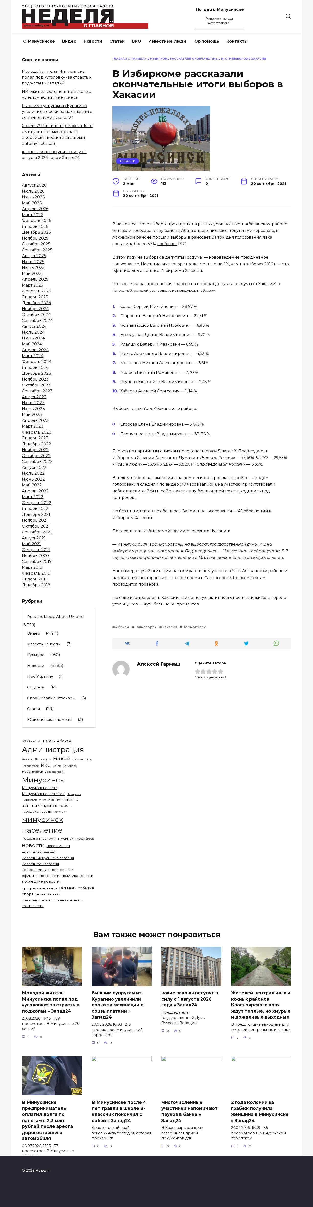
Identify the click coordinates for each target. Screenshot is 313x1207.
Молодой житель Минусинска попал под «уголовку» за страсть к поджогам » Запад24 (57, 77)
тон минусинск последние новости (53, 900)
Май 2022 (32, 485)
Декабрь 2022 (36, 444)
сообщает (167, 243)
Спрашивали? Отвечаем (51, 698)
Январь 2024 (35, 367)
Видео (69, 41)
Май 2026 (32, 203)
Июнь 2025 (33, 267)
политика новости (77, 876)
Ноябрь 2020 (35, 555)
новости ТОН (58, 846)
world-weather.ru (219, 23)
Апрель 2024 (35, 350)
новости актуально (38, 852)
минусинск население (42, 824)
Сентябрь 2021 (37, 532)
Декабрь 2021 (36, 514)
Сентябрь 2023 (37, 391)
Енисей (61, 758)
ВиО (136, 41)
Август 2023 (34, 397)
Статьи (117, 41)
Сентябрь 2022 (37, 461)
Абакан (122, 627)
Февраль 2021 (36, 549)
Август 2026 (34, 185)
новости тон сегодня (40, 864)
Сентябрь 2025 (37, 250)
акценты (70, 800)
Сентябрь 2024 (37, 320)
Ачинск (27, 759)
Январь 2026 (35, 226)
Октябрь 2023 (36, 385)
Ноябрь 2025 (35, 238)
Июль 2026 (33, 191)
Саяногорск (145, 627)
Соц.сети (36, 687)
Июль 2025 (33, 261)
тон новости (33, 906)
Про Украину (40, 676)
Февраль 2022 (36, 502)
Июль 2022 (33, 473)
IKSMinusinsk (31, 741)
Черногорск (194, 627)
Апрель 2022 (35, 491)
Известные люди (167, 41)
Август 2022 (34, 467)
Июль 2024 (33, 332)
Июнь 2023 (33, 408)
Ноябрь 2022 (35, 449)
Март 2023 (32, 426)
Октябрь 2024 (36, 314)
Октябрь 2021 (36, 526)
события (86, 888)
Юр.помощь (206, 41)
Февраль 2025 (36, 291)
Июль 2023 (33, 402)
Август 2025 (34, 255)
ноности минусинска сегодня (48, 870)
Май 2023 (32, 414)
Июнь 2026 (33, 197)
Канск (57, 766)
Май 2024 (32, 344)
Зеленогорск (30, 766)
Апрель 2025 (35, 279)
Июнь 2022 (33, 479)
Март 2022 (32, 497)
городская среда (37, 811)
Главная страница (128, 58)
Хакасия (169, 627)
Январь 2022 (35, 508)
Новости (93, 41)
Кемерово (70, 766)
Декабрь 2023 (36, 373)
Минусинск (43, 779)
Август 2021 (33, 538)
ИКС (46, 765)
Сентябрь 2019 (37, 561)
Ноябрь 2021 (35, 520)
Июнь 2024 (33, 338)
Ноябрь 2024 (35, 308)
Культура (35, 654)
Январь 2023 (35, 438)
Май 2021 (31, 544)
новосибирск (85, 838)
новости (33, 845)
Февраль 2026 (36, 220)
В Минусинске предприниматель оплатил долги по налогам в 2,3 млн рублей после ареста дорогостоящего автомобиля (47, 1120)
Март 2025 (32, 285)
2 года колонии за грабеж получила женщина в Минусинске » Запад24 (260, 1111)
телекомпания (48, 894)
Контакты (237, 41)
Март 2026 (32, 214)
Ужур (42, 800)
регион (67, 888)
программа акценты (39, 888)
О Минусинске (39, 41)
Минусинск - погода (219, 18)
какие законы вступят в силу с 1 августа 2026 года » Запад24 (189, 998)
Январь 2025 (35, 297)
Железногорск (82, 759)
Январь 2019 (34, 579)
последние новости (40, 881)
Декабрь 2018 (36, 585)
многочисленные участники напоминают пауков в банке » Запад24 (189, 1111)
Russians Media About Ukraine (55, 616)
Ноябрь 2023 (35, 379)
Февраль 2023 (36, 432)
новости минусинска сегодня (48, 858)
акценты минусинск (39, 806)
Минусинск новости (39, 788)
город (65, 805)
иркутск (59, 811)
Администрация (53, 749)
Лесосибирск (54, 771)
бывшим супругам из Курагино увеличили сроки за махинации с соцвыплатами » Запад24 (57, 111)
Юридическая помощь (49, 719)
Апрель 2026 (35, 208)
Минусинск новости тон (43, 794)
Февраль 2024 (36, 361)
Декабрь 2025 (36, 232)
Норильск (29, 800)
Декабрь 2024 (36, 303)
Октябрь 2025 (36, 244)
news (49, 741)
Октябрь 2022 (36, 455)
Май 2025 (32, 273)
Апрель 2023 (35, 420)
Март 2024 (32, 355)
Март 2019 (32, 567)
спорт (27, 894)
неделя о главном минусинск (47, 838)
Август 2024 (34, 326)
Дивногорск (43, 759)
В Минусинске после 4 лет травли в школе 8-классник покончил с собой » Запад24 (119, 1111)
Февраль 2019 (36, 573)
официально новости (40, 876)
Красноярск (32, 771)
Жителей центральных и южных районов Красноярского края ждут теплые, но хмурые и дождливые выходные (261, 1005)
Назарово (74, 794)
